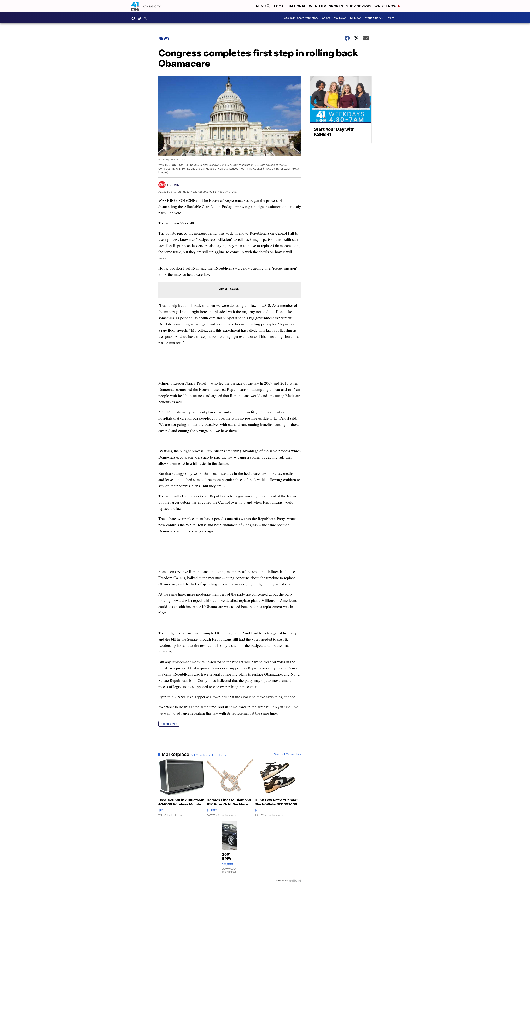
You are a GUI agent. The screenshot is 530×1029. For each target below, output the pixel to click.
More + (392, 18)
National (297, 6)
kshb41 (134, 18)
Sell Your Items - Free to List (209, 755)
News (164, 38)
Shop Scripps (358, 6)
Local (279, 6)
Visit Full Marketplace (287, 754)
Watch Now (386, 6)
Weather (317, 6)
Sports (336, 6)
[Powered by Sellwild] (295, 880)
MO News (340, 18)
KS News (355, 18)
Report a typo (169, 723)
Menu (261, 6)
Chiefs (326, 18)
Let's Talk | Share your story (300, 18)
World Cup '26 (374, 18)
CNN (175, 185)
